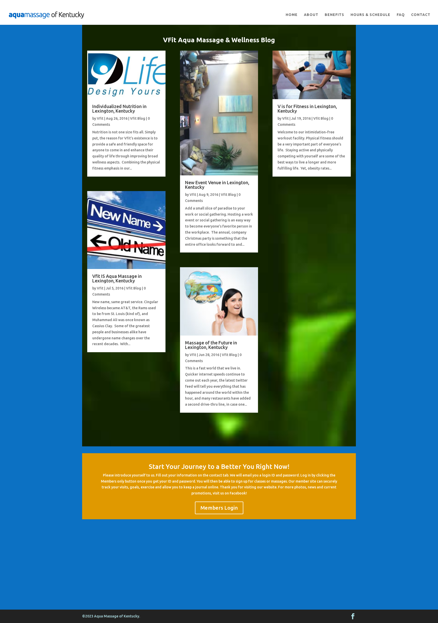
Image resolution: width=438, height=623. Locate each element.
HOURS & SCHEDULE (370, 15)
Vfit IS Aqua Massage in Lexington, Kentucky (117, 278)
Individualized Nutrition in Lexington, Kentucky (119, 108)
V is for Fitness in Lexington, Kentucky (307, 108)
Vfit (100, 118)
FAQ (401, 15)
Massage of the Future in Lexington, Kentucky (211, 345)
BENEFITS (334, 15)
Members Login (219, 508)
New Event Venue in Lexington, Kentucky (217, 185)
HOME (292, 15)
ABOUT (311, 15)
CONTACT (420, 15)
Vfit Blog (137, 118)
